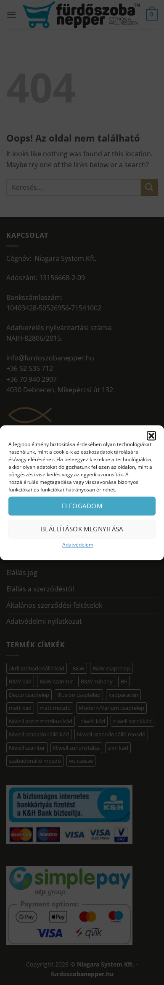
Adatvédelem (77, 544)
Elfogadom (82, 506)
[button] (151, 435)
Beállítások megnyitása (82, 529)
